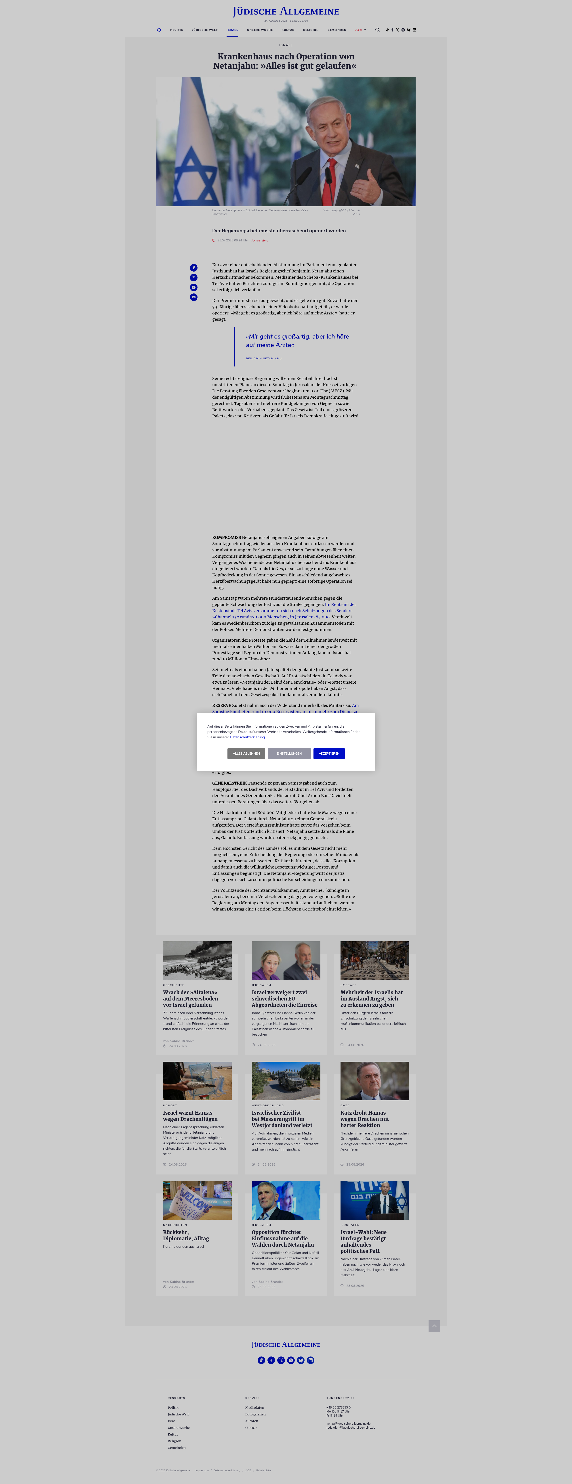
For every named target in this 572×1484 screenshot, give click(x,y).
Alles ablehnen (246, 753)
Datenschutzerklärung (247, 737)
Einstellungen (289, 753)
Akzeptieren (329, 753)
